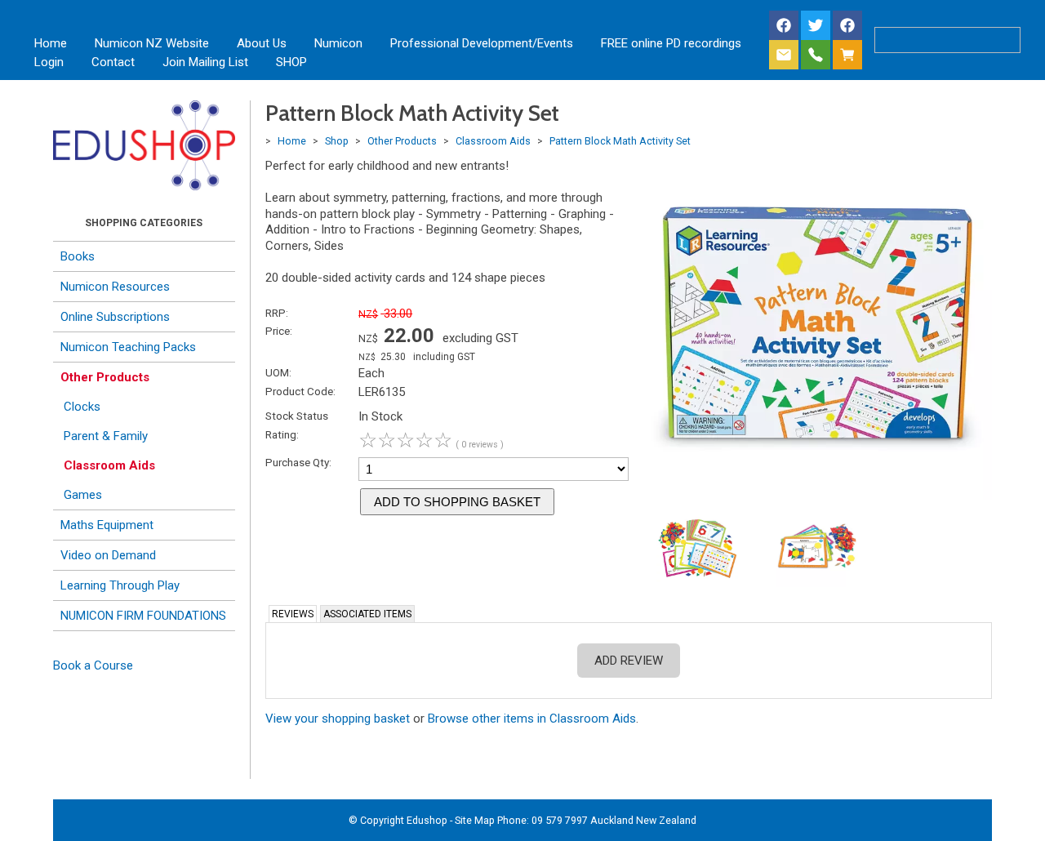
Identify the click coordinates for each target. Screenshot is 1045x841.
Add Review (628, 660)
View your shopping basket (337, 718)
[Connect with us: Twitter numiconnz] (815, 26)
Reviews (293, 614)
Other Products (104, 377)
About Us (262, 43)
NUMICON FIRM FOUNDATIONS (143, 615)
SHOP (291, 62)
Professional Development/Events (481, 43)
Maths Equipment (106, 525)
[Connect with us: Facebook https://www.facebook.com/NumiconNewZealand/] (783, 26)
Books (77, 256)
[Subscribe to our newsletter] (783, 56)
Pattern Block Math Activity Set (620, 141)
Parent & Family (106, 436)
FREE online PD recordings (671, 43)
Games (83, 494)
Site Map (475, 820)
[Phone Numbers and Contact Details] (815, 56)
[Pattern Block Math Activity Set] (817, 495)
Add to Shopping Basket (457, 502)
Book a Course (93, 665)
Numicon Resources (115, 286)
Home (50, 43)
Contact (113, 62)
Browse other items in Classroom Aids (532, 718)
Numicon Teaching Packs (128, 347)
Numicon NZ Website (152, 43)
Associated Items (367, 614)
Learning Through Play (120, 585)
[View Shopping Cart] (851, 56)
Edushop (427, 820)
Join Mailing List (205, 62)
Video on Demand (108, 555)
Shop (337, 141)
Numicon (338, 43)
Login (49, 62)
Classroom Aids (109, 465)
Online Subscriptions (115, 316)
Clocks (82, 406)
